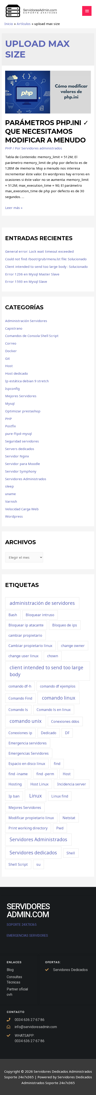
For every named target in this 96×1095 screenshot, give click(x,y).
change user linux (23, 655)
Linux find (59, 796)
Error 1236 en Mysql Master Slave (32, 274)
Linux (35, 796)
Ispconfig (12, 388)
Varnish (11, 501)
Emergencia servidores (27, 743)
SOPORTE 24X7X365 (22, 925)
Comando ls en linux (54, 709)
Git (7, 358)
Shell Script (18, 864)
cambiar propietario (25, 635)
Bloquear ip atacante (26, 625)
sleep (9, 486)
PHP (8, 148)
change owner (73, 645)
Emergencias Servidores (28, 753)
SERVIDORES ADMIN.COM (28, 910)
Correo (10, 343)
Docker (11, 351)
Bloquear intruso (40, 614)
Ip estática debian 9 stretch (27, 381)
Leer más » (14, 207)
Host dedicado (16, 373)
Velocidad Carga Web (22, 509)
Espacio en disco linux (26, 763)
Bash (12, 614)
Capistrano (13, 328)
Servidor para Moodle (22, 463)
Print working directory (28, 828)
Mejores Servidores (20, 396)
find (57, 763)
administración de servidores (42, 603)
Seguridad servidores (22, 441)
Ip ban (13, 796)
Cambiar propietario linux (30, 645)
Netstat (69, 817)
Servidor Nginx (17, 456)
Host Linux (39, 784)
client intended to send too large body (46, 671)
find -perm (45, 773)
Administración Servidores (26, 320)
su (38, 864)
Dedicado (48, 732)
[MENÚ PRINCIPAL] (87, 11)
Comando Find (20, 698)
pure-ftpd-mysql (18, 433)
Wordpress (14, 516)
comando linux (58, 698)
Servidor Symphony (20, 471)
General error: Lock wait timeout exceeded (39, 251)
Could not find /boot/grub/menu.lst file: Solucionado (46, 259)
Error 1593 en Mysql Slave (26, 281)
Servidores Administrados (25, 479)
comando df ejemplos (57, 686)
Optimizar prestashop (22, 411)
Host (9, 366)
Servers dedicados (19, 448)
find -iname (18, 773)
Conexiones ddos (65, 721)
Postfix (10, 426)
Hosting (15, 784)
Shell (71, 853)
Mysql (10, 403)
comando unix (26, 721)
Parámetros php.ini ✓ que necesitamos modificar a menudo (47, 131)
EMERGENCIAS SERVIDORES (27, 936)
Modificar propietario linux (31, 817)
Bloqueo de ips (64, 625)
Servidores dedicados (33, 852)
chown (52, 655)
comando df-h (19, 686)
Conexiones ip (20, 732)
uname (10, 494)
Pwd (59, 828)
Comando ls (18, 709)
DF (67, 732)
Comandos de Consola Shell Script (31, 335)
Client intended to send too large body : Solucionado (46, 266)
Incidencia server (71, 784)
